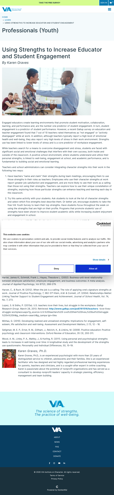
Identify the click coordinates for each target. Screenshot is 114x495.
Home (5, 17)
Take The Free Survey (49, 3)
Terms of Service (57, 475)
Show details (99, 260)
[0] (111, 3)
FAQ (57, 447)
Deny (56, 268)
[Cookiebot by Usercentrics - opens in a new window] (98, 224)
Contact (57, 451)
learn (8, 20)
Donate (57, 456)
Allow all (93, 268)
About (57, 437)
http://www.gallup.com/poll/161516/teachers (73, 308)
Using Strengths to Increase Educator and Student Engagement (39, 23)
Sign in (103, 3)
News (57, 442)
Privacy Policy (57, 479)
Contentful (62, 490)
